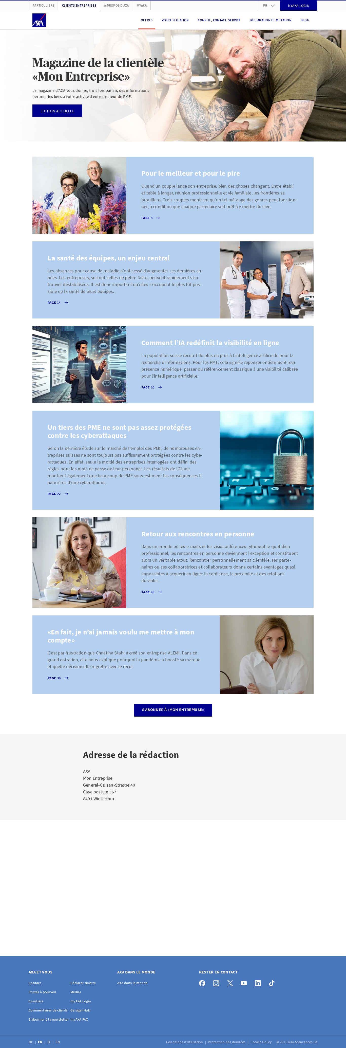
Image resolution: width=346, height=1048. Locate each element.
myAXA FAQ (79, 1019)
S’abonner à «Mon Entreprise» (173, 709)
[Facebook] (203, 982)
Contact (35, 983)
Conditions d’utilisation (185, 1042)
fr (265, 5)
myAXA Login (80, 1001)
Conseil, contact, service (219, 20)
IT (49, 1042)
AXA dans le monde (132, 983)
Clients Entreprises (79, 5)
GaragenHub (80, 1010)
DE (31, 1042)
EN (58, 1042)
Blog (305, 20)
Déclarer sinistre (83, 983)
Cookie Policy (262, 1042)
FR (40, 1042)
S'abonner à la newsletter (49, 1019)
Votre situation (175, 20)
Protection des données (227, 1042)
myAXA (142, 5)
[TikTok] (273, 982)
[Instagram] (217, 982)
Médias (75, 992)
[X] (231, 982)
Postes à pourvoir (42, 992)
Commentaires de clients (48, 1010)
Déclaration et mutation (271, 20)
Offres (147, 20)
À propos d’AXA (116, 5)
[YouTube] (245, 982)
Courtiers (36, 1001)
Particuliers (43, 5)
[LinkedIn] (259, 982)
